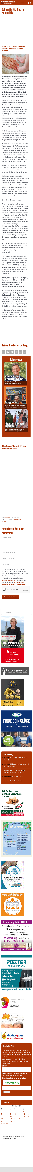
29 (6, 1121)
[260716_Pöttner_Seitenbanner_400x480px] (16, 956)
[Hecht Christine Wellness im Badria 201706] (12, 1014)
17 (15, 1116)
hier (10, 1063)
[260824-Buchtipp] (15, 387)
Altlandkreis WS (17, 519)
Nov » (8, 1123)
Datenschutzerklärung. (9, 580)
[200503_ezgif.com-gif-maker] (12, 862)
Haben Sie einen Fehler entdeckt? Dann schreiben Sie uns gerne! (14, 447)
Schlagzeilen (5, 521)
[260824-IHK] (15, 363)
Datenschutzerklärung (19, 1073)
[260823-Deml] (16, 410)
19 (24, 1116)
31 (15, 1121)
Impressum (21, 1136)
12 (24, 1114)
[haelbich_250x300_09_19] (12, 789)
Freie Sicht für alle (17, 777)
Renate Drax (7, 517)
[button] (3, 352)
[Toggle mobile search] (29, 3)
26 (24, 1119)
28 (2, 1121)
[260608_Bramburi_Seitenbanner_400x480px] (16, 821)
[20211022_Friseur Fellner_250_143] (12, 997)
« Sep (3, 1123)
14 (2, 1116)
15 (6, 1116)
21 (2, 1119)
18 (19, 1116)
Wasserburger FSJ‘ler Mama (12, 770)
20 (28, 1116)
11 (19, 1114)
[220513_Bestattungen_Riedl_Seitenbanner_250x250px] (16, 921)
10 (15, 1114)
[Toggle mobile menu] (22, 3)
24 (15, 1119)
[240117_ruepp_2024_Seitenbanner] (12, 680)
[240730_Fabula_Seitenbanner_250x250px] (12, 894)
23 (11, 1119)
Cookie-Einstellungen (9, 1138)
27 (28, 1119)
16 (11, 1116)
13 (28, 1114)
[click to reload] (11, 1082)
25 (19, 1119)
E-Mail (4, 1066)
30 (11, 1121)
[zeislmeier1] (12, 1033)
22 (6, 1119)
